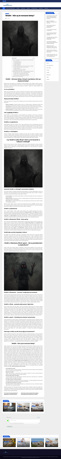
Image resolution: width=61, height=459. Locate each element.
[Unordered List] (17, 423)
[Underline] (13, 423)
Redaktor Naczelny (8, 445)
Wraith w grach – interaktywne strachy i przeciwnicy (21, 74)
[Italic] (12, 423)
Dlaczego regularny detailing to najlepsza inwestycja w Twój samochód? (52, 34)
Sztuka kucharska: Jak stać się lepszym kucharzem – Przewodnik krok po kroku (52, 51)
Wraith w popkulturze (17, 68)
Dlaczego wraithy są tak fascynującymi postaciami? (21, 75)
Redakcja (46, 8)
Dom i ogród (7, 13)
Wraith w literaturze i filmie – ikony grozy (20, 69)
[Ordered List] (15, 423)
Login (39, 417)
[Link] (20, 423)
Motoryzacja (34, 8)
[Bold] (10, 423)
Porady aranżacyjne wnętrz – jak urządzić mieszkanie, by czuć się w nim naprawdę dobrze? (52, 55)
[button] (33, 58)
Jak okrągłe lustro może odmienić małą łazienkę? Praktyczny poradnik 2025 (52, 38)
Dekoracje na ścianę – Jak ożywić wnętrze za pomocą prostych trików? (37, 409)
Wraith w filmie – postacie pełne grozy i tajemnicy (21, 73)
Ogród (18, 8)
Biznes (28, 8)
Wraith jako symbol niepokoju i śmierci (19, 70)
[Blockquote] (18, 423)
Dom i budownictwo (10, 8)
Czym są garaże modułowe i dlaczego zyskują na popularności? (51, 26)
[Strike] (14, 423)
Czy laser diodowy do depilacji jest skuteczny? (51, 444)
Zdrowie (41, 8)
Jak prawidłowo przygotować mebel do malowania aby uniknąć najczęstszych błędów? (52, 42)
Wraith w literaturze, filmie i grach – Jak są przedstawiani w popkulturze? (23, 71)
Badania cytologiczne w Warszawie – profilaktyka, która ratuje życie (52, 22)
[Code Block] (19, 423)
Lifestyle (23, 8)
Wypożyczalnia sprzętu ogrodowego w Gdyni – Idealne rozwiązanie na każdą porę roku (52, 46)
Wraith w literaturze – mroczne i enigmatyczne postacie (22, 72)
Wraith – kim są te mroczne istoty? (18, 76)
